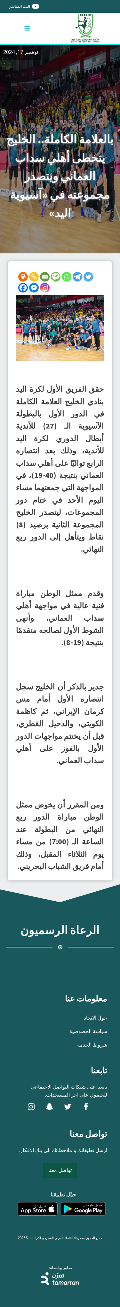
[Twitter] (88, 277)
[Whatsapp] (66, 277)
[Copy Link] (34, 277)
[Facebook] (23, 288)
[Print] (23, 277)
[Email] (45, 277)
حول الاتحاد (95, 1017)
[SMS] (55, 277)
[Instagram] (45, 288)
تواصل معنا (60, 1170)
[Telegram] (77, 277)
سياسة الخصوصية (88, 1031)
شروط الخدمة (92, 1044)
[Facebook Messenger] (34, 288)
